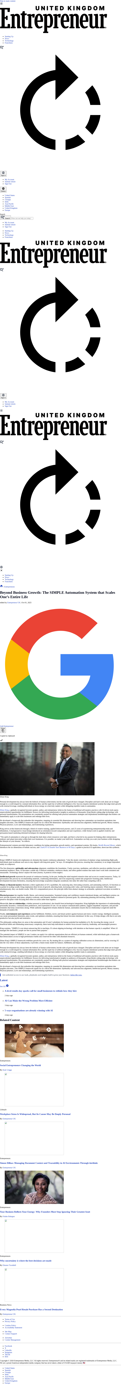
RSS (6, 1357)
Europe (7, 210)
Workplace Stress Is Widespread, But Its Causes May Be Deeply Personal (35, 1114)
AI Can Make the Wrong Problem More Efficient (28, 1000)
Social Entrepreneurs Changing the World (20, 1065)
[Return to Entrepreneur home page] (53, 32)
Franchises (9, 43)
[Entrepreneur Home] (1, 587)
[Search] (2, 48)
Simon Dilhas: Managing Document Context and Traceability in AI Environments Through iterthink (49, 1163)
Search (2, 214)
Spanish (8, 197)
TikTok (7, 1355)
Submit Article (10, 182)
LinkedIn (8, 1350)
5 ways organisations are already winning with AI (29, 1010)
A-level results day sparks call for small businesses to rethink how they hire (41, 991)
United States (10, 195)
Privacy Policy (10, 1321)
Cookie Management (12, 1340)
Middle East (9, 206)
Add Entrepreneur (6, 726)
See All (3, 986)
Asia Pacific (9, 204)
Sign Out (8, 184)
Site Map (8, 1332)
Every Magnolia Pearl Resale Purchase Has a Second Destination (31, 1309)
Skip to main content (7, 1)
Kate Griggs (7, 1070)
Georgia (8, 200)
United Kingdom (11, 208)
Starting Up (9, 36)
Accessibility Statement (13, 1328)
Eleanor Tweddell (9, 1265)
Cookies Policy (10, 1325)
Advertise (8, 1338)
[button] (60, 410)
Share (3, 728)
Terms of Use (10, 1319)
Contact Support (11, 1334)
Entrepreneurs (9, 587)
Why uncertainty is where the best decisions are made (25, 1260)
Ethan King (4, 810)
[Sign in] (1, 568)
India (7, 202)
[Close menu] (1, 571)
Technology (9, 41)
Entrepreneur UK (14, 603)
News (7, 39)
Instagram (8, 1352)
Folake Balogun (9, 1216)
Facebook (8, 1346)
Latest (4, 980)
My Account (9, 180)
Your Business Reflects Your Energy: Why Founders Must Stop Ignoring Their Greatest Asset (45, 1212)
